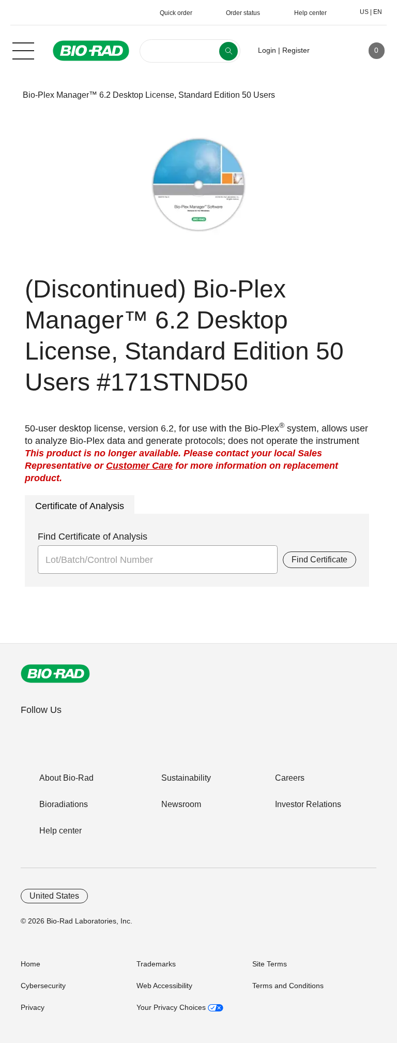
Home (30, 964)
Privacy (32, 1007)
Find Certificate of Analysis (92, 536)
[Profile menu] (332, 50)
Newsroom (181, 804)
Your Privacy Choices (172, 1007)
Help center (60, 830)
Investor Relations (308, 804)
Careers (289, 777)
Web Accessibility (164, 985)
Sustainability (186, 777)
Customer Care (139, 465)
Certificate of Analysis (79, 506)
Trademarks (156, 964)
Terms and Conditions (288, 985)
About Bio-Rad (66, 777)
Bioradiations (63, 804)
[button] (6, 95)
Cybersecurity (43, 985)
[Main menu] (23, 49)
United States (54, 895)
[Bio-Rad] (55, 673)
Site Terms (269, 964)
